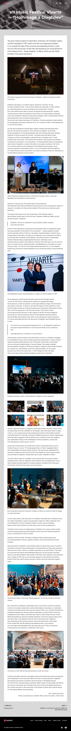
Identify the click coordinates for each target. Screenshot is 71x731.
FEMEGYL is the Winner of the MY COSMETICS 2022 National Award (53, 708)
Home (31, 720)
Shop (45, 720)
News (49, 720)
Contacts (64, 720)
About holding (38, 720)
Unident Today (57, 720)
